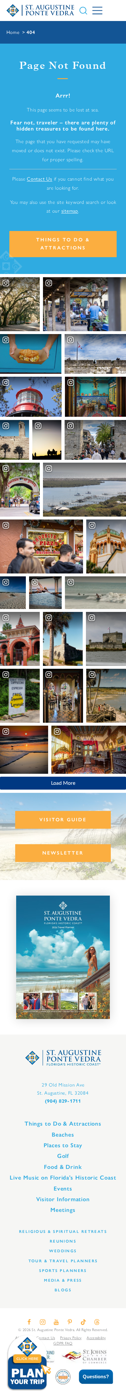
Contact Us (39, 179)
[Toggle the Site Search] (83, 11)
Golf (63, 1156)
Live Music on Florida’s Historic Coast (63, 1177)
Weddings (63, 1250)
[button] (91, 1377)
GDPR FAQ (62, 1343)
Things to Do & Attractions (63, 244)
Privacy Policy (70, 1338)
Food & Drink (63, 1167)
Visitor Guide (63, 820)
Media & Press (63, 1280)
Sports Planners (63, 1270)
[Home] (40, 10)
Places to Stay (63, 1145)
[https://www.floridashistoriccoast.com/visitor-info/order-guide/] (63, 957)
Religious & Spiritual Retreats (63, 1231)
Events (63, 1188)
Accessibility (96, 1338)
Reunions (63, 1241)
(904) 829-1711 (63, 1101)
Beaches (63, 1134)
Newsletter (63, 853)
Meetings (62, 1209)
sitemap (69, 211)
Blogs (63, 1289)
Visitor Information (63, 1199)
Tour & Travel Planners (63, 1260)
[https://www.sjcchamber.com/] (84, 1356)
